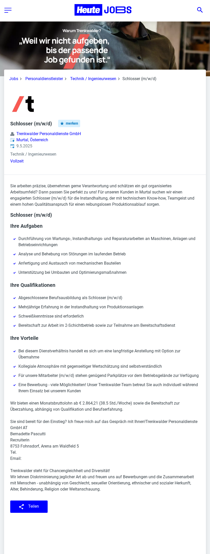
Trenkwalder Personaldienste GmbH (48, 133)
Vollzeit (17, 161)
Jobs (13, 78)
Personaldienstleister (44, 78)
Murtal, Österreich (32, 139)
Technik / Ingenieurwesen (93, 78)
